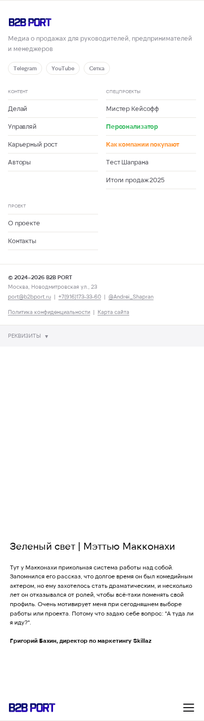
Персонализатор (132, 126)
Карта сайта (113, 312)
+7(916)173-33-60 (79, 296)
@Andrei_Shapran (130, 296)
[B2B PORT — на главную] (102, 22)
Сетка (96, 68)
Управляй (22, 126)
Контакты (22, 241)
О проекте (24, 223)
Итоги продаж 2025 (135, 180)
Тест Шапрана (127, 162)
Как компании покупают (142, 144)
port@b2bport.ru (29, 296)
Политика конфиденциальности (49, 312)
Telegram (25, 68)
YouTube (62, 68)
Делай (17, 108)
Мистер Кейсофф (132, 108)
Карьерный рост (32, 144)
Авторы (19, 162)
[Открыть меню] (188, 708)
